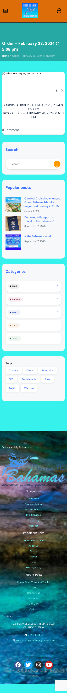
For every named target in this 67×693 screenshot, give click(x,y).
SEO (11, 379)
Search (11, 149)
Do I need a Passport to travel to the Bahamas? (39, 219)
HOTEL (15, 312)
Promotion (47, 370)
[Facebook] (18, 665)
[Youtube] (49, 665)
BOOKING (16, 299)
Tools (47, 379)
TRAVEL (15, 338)
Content (13, 370)
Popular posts (18, 187)
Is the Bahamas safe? (37, 236)
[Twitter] (28, 665)
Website (29, 388)
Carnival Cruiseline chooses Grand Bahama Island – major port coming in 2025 (42, 202)
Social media (29, 379)
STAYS (14, 325)
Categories (15, 271)
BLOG (14, 286)
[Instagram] (39, 665)
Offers (30, 370)
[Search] (57, 164)
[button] (59, 10)
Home (5, 55)
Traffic (12, 388)
